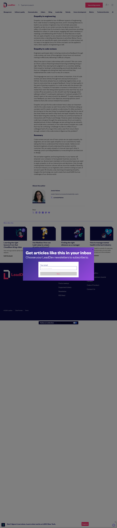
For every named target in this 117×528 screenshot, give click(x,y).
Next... (58, 274)
